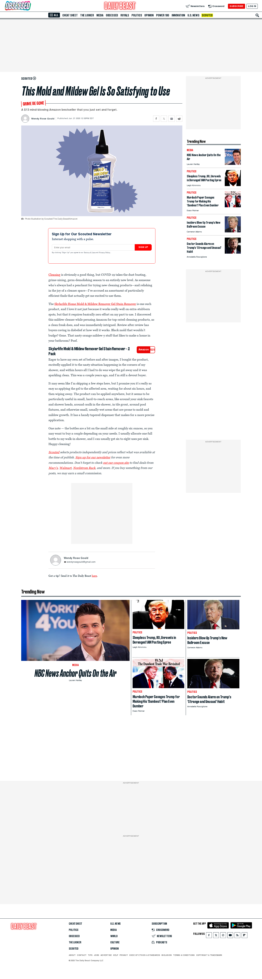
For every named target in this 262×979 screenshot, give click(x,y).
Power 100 (162, 15)
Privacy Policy (105, 253)
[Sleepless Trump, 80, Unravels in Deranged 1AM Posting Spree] (233, 185)
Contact (81, 955)
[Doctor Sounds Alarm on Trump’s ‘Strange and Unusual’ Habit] (233, 252)
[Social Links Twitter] (216, 936)
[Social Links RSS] (237, 936)
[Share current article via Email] (171, 118)
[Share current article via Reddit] (179, 118)
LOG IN (252, 6)
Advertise (106, 955)
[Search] (257, 15)
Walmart (65, 468)
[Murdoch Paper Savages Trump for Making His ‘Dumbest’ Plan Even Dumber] (233, 206)
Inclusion (166, 955)
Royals (124, 15)
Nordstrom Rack (84, 468)
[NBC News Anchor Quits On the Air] (233, 163)
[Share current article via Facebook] (156, 118)
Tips (90, 955)
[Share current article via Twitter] (164, 118)
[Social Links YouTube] (230, 936)
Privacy (124, 955)
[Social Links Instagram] (223, 936)
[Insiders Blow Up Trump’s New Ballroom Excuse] (233, 231)
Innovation (178, 15)
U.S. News (193, 15)
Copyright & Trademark (209, 955)
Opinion (149, 15)
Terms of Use (89, 253)
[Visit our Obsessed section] (29, 6)
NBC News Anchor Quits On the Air (75, 673)
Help (115, 955)
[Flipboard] (244, 936)
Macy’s (53, 468)
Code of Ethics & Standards (144, 955)
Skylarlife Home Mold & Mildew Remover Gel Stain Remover (95, 304)
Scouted (207, 15)
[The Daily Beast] (120, 6)
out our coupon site (116, 462)
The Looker (87, 15)
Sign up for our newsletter (92, 457)
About (72, 955)
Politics (137, 15)
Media (99, 15)
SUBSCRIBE (236, 6)
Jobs (96, 955)
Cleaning (54, 274)
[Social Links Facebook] (209, 936)
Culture (115, 942)
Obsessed (112, 15)
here (94, 575)
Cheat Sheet (70, 15)
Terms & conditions (184, 955)
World (114, 936)
